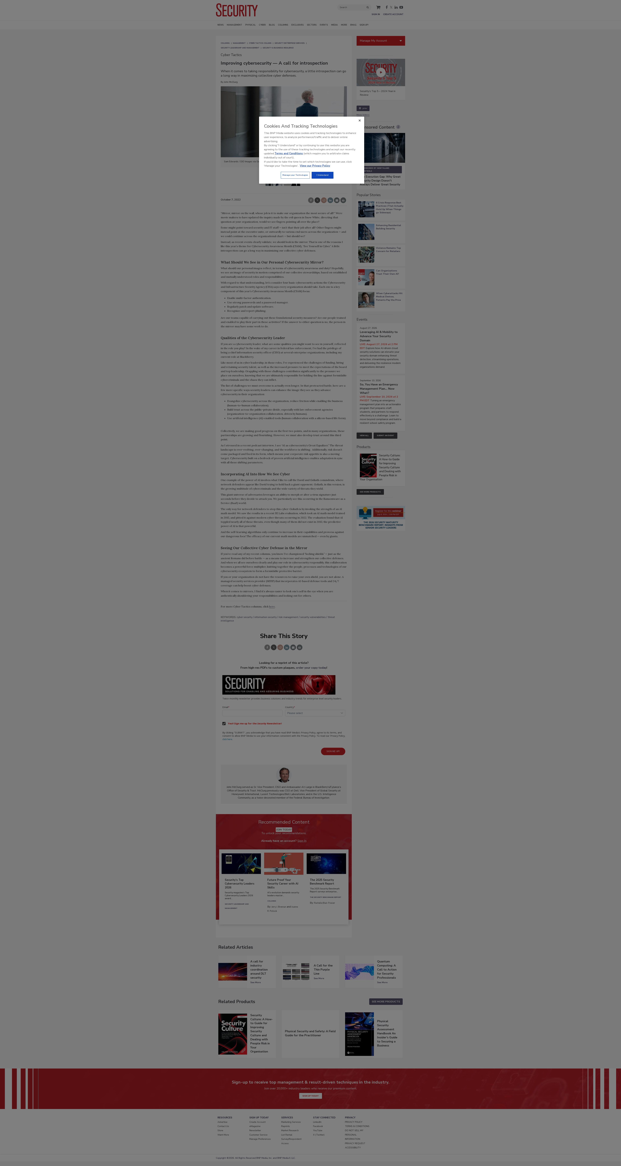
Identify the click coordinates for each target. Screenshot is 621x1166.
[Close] (359, 120)
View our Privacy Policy (315, 166)
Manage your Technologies (295, 175)
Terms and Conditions (289, 153)
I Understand (322, 175)
